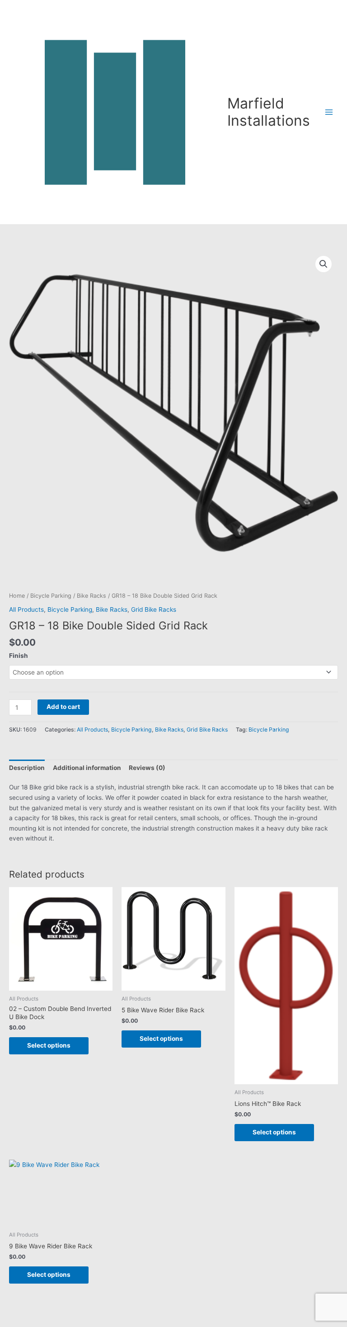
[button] (323, 264)
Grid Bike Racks (153, 609)
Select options (48, 1045)
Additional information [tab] (87, 767)
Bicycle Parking (50, 595)
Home (17, 595)
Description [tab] (27, 767)
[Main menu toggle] (329, 112)
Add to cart (63, 706)
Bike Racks (91, 595)
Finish (18, 655)
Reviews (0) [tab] (147, 767)
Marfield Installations (268, 111)
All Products (26, 609)
